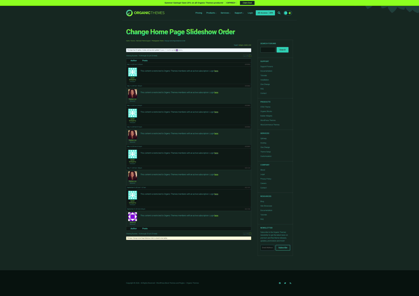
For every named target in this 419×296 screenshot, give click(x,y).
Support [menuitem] (238, 13)
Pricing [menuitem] (199, 13)
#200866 (247, 86)
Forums (133, 41)
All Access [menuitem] (263, 13)
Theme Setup (265, 152)
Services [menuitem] (225, 13)
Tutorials (263, 75)
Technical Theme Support (143, 41)
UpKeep (263, 138)
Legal (262, 174)
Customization (265, 156)
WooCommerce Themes (270, 125)
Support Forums (266, 66)
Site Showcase (266, 206)
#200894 (247, 127)
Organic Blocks (266, 111)
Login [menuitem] (250, 13)
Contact (263, 93)
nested (246, 45)
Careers (263, 183)
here (216, 71)
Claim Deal (247, 3)
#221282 (247, 209)
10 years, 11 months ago (167, 50)
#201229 (247, 168)
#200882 (247, 105)
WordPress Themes (268, 120)
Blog (262, 201)
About (262, 170)
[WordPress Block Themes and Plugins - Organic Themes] (149, 14)
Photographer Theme (157, 41)
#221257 (247, 187)
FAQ (262, 89)
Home (128, 41)
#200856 (247, 64)
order (249, 45)
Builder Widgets (266, 116)
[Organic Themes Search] (279, 13)
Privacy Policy (265, 179)
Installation (264, 80)
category (241, 45)
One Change (265, 84)
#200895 (247, 146)
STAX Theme (265, 107)
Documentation (266, 71)
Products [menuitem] (210, 13)
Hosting (263, 143)
